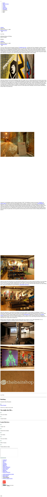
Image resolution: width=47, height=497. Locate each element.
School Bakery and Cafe (24, 284)
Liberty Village (3, 203)
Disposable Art (27, 314)
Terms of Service (6, 468)
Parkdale (40, 202)
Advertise (4, 460)
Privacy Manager (6, 477)
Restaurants (5, 9)
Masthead (4, 465)
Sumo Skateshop (40, 203)
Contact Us (5, 459)
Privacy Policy (5, 469)
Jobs (3, 461)
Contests (4, 7)
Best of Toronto (3, 405)
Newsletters (5, 463)
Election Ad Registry (6, 467)
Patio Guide (5, 8)
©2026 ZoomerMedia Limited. (8, 474)
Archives (4, 462)
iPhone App (5, 466)
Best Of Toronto (6, 3)
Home (4, 2)
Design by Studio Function (7, 478)
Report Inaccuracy (3, 30)
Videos (4, 4)
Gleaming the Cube (22, 47)
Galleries (2, 27)
